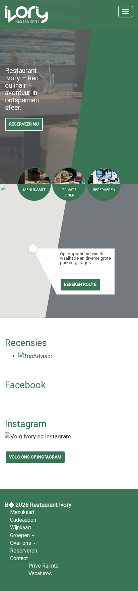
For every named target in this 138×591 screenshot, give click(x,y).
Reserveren (23, 550)
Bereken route (80, 284)
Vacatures (40, 573)
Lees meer (34, 184)
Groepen (20, 535)
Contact (19, 558)
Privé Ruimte (43, 566)
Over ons (21, 543)
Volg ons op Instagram (35, 456)
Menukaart (22, 512)
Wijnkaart (20, 527)
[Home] (26, 14)
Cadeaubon (23, 520)
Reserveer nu (24, 123)
